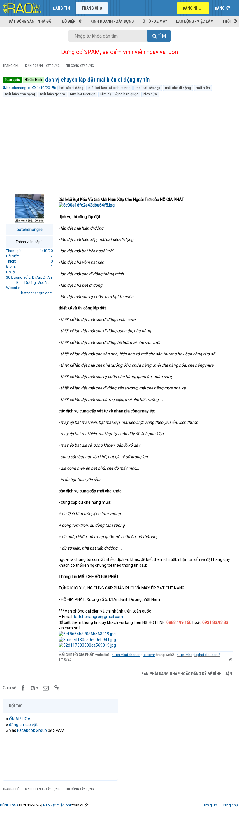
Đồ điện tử (72, 21)
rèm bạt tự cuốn (82, 94)
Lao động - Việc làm (195, 21)
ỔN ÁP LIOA (20, 718)
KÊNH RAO (9, 805)
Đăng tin (61, 8)
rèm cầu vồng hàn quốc (119, 94)
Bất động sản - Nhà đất (31, 21)
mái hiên (203, 88)
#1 (231, 659)
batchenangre (18, 87)
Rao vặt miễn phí (57, 805)
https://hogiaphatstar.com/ (198, 655)
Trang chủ (92, 8)
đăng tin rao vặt (23, 724)
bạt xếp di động (71, 88)
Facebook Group (32, 730)
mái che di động (178, 88)
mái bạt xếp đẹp (148, 88)
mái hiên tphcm (52, 94)
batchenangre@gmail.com (98, 616)
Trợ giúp (210, 805)
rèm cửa (150, 94)
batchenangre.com (37, 293)
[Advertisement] (119, 142)
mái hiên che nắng (20, 94)
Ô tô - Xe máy (155, 21)
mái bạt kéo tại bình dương (109, 88)
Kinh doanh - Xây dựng (112, 21)
